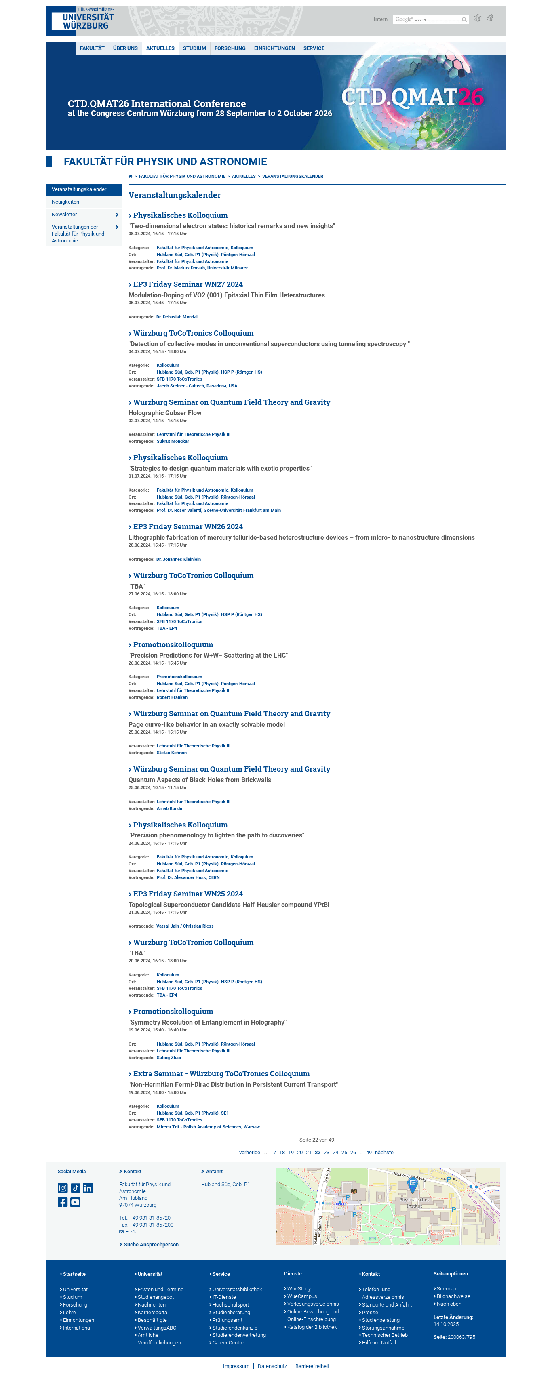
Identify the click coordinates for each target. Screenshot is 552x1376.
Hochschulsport (231, 1305)
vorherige (249, 1152)
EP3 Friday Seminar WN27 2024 (188, 284)
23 (326, 1152)
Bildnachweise (453, 1296)
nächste (384, 1152)
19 (291, 1152)
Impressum (236, 1366)
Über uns (125, 48)
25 (344, 1152)
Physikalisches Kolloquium (180, 215)
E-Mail (133, 1232)
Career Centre (228, 1343)
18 (282, 1152)
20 (300, 1152)
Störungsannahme (383, 1328)
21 (309, 1152)
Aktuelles (160, 48)
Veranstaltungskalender (79, 189)
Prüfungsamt (227, 1320)
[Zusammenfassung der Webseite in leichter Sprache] (477, 18)
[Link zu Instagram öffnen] (63, 1188)
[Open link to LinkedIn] (88, 1188)
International (77, 1328)
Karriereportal (153, 1312)
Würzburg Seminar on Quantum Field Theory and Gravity (232, 402)
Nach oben (449, 1304)
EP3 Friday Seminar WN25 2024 (188, 893)
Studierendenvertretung (239, 1335)
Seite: (440, 1337)
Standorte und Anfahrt (387, 1305)
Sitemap (446, 1289)
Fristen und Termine (160, 1289)
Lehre (69, 1312)
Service (313, 48)
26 (353, 1152)
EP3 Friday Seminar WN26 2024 (188, 526)
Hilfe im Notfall (379, 1343)
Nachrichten (152, 1305)
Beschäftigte (152, 1320)
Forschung (230, 48)
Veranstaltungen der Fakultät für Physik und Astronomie (78, 234)
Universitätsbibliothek (237, 1289)
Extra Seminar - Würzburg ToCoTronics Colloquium (221, 1073)
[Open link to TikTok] (76, 1188)
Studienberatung (231, 1312)
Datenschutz (272, 1366)
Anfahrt (214, 1171)
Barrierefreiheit (312, 1366)
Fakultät (92, 48)
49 (369, 1152)
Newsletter (64, 214)
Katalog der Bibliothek (312, 1327)
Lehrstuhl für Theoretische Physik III (193, 434)
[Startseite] (131, 176)
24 (335, 1152)
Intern (381, 19)
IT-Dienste (224, 1297)
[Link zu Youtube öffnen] (76, 1202)
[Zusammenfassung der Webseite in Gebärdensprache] (490, 18)
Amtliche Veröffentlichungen (159, 1339)
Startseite (74, 1274)
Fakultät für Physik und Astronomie (165, 162)
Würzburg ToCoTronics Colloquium (193, 333)
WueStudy (299, 1289)
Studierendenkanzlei (236, 1328)
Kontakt (132, 1171)
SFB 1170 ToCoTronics (179, 379)
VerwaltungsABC (157, 1328)
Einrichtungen (274, 48)
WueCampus (302, 1296)
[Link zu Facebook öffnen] (63, 1202)
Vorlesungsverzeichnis (313, 1304)
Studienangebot (156, 1297)
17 (273, 1152)
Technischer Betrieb (385, 1335)
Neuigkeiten (65, 202)
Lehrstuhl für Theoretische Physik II (193, 690)
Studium (194, 48)
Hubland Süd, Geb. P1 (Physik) (188, 254)
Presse (370, 1312)
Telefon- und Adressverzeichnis (383, 1293)
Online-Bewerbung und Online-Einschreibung (313, 1315)
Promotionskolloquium (173, 644)
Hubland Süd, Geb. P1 (225, 1184)
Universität (75, 1289)
